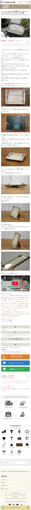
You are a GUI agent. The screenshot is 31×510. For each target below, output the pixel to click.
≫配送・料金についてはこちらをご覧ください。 (12, 347)
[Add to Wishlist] (28, 42)
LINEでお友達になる (15, 493)
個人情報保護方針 (18, 501)
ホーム (2, 15)
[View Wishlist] (22, 2)
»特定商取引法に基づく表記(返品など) (8, 378)
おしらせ (3, 479)
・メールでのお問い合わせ (12, 507)
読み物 (2, 482)
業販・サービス (15, 488)
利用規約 (24, 501)
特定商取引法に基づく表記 (10, 501)
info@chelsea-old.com (20, 388)
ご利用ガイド (15, 485)
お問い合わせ (15, 496)
